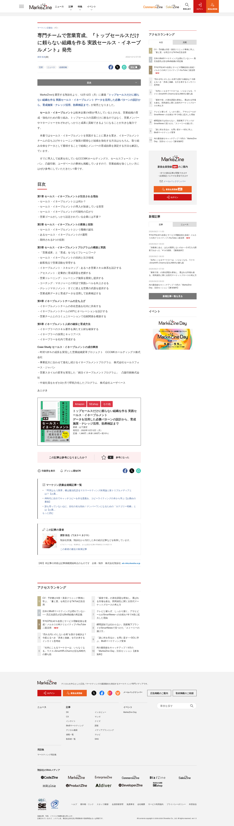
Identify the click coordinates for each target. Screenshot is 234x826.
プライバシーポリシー (176, 804)
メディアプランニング (104, 729)
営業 (41, 67)
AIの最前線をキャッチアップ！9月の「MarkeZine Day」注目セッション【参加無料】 (118, 651)
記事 (71, 6)
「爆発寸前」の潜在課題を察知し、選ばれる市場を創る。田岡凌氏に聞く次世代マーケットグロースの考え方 (118, 601)
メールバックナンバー (174, 181)
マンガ (97, 716)
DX (67, 712)
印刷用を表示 (48, 470)
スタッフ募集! (103, 804)
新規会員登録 (174, 189)
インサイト (71, 721)
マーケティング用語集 (47, 754)
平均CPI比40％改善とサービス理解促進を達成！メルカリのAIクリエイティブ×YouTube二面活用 (65, 624)
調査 (97, 725)
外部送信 (193, 804)
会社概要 (141, 804)
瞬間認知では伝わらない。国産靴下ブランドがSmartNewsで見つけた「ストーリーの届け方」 (118, 628)
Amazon (79, 404)
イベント (91, 6)
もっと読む (47, 512)
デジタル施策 (72, 729)
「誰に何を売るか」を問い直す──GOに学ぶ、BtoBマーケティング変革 (118, 639)
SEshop (93, 404)
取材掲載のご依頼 (185, 693)
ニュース (59, 6)
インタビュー (100, 712)
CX (67, 716)
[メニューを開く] (21, 6)
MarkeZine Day (130, 712)
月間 (185, 42)
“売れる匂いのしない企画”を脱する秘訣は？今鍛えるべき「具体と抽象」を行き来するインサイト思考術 (64, 637)
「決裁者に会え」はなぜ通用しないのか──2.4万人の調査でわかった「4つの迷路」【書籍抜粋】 (172, 249)
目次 (89, 82)
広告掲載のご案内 (159, 693)
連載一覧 (70, 734)
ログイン (174, 197)
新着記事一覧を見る (173, 296)
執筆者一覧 (71, 738)
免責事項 (130, 804)
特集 (80, 6)
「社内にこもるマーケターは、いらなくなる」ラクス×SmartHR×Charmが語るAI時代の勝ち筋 (64, 651)
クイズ (97, 721)
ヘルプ (74, 804)
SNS (97, 738)
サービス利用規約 (155, 804)
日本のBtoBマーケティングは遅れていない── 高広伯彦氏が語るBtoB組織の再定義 (64, 612)
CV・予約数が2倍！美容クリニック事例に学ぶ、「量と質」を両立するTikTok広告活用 (64, 601)
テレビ (97, 734)
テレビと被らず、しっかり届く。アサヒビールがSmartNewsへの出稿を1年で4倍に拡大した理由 (118, 614)
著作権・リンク (87, 804)
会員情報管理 (117, 804)
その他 (107, 404)
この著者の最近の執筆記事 (73, 549)
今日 (161, 42)
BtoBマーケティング (75, 725)
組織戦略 (63, 67)
